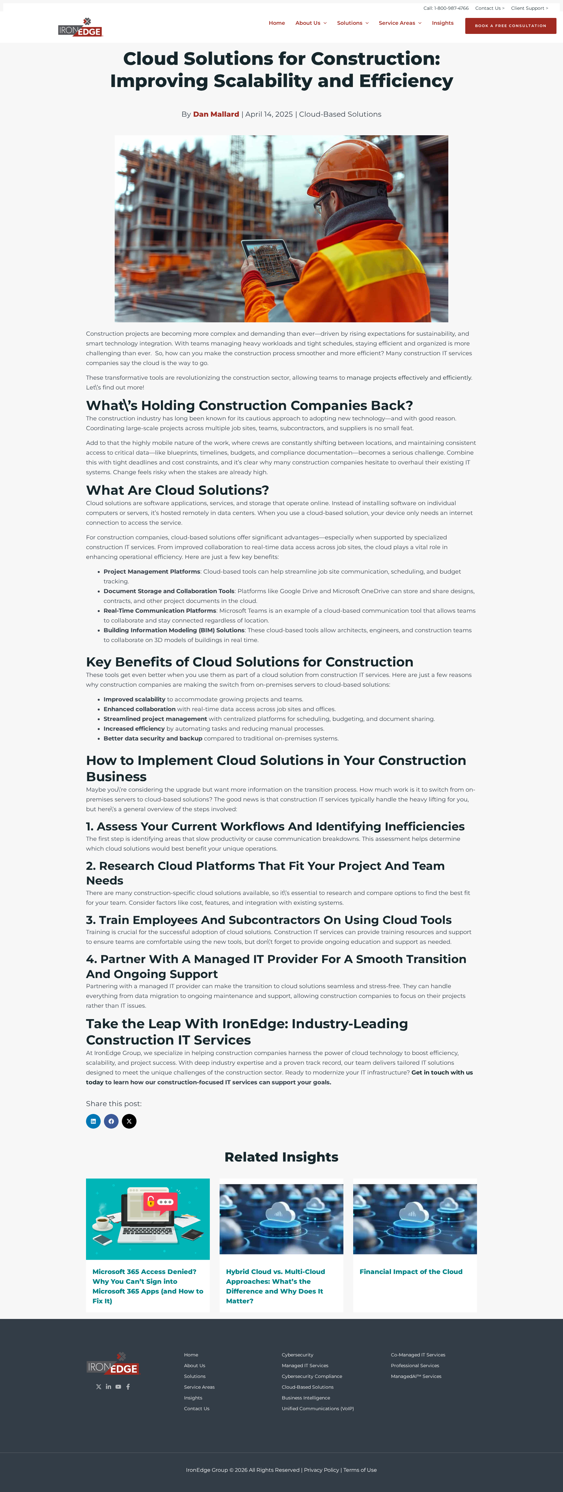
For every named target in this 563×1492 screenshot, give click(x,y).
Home (277, 23)
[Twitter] (99, 1387)
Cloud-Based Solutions (308, 1387)
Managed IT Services (305, 1365)
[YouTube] (118, 1387)
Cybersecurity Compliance (312, 1376)
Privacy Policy (321, 1470)
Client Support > (529, 8)
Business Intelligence (306, 1398)
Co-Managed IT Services (418, 1355)
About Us (308, 23)
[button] (323, 23)
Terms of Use (360, 1470)
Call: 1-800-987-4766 (446, 8)
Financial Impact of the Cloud (411, 1272)
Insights (443, 23)
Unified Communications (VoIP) (318, 1409)
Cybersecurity (297, 1355)
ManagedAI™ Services (416, 1376)
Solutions (349, 23)
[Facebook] (128, 1387)
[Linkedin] (108, 1387)
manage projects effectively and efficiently (408, 377)
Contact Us (196, 1409)
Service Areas (397, 23)
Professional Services (415, 1365)
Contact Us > (490, 8)
